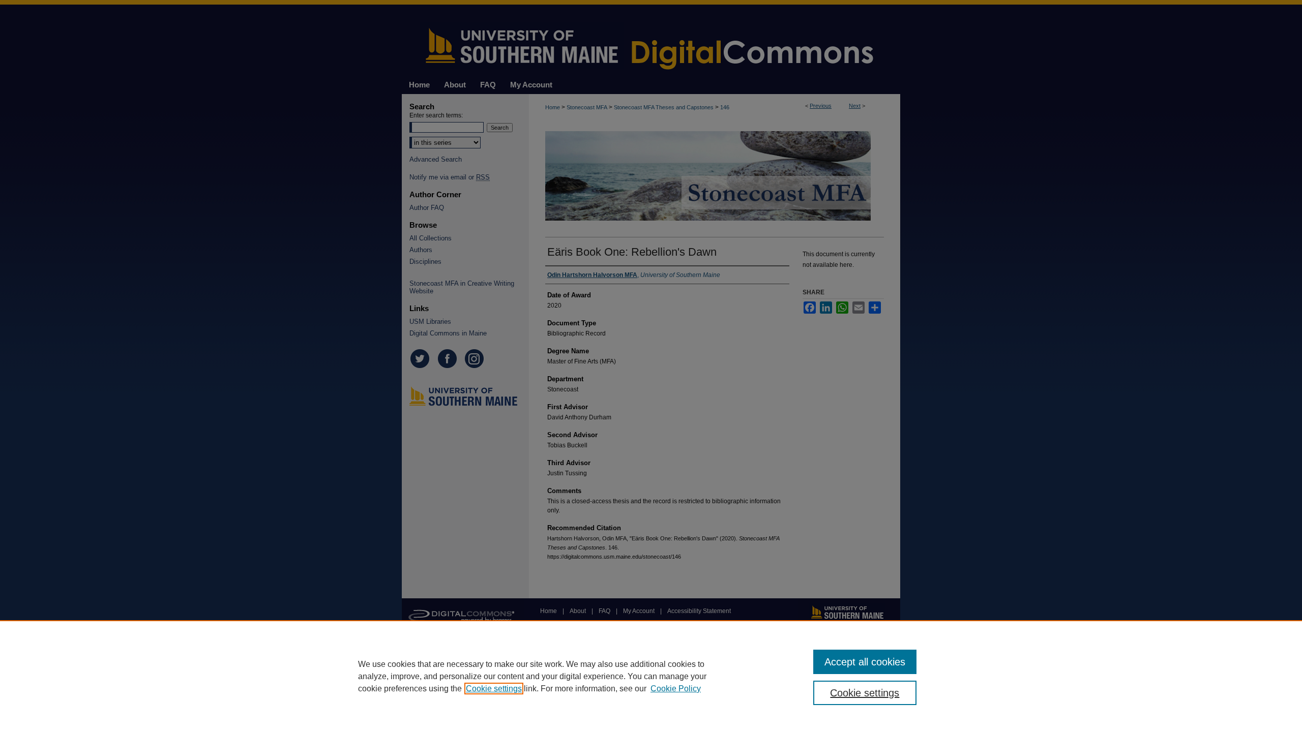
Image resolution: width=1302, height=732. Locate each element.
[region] (651, 676)
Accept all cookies (864, 661)
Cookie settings (494, 688)
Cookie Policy (675, 688)
